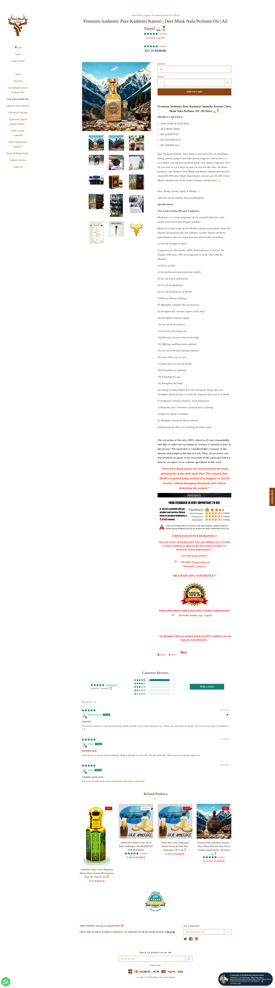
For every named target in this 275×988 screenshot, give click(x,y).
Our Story (17, 81)
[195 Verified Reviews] (155, 913)
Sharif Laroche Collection (18, 133)
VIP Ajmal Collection (18, 112)
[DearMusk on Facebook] (191, 939)
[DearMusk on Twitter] (185, 939)
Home (18, 74)
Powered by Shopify (167, 977)
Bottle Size (161, 64)
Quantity (161, 77)
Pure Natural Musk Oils (18, 99)
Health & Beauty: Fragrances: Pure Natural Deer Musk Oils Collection (155, 15)
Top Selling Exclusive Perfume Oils (18, 90)
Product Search (155, 965)
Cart (19, 47)
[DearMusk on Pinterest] (196, 939)
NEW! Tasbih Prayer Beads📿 (18, 144)
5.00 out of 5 (111, 685)
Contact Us (18, 167)
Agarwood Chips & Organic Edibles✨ (18, 121)
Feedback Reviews (17, 160)
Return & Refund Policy (18, 153)
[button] (151, 34)
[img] (89, 710)
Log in (18, 54)
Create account (18, 61)
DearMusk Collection (155, 38)
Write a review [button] (207, 686)
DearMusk (154, 977)
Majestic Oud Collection (18, 106)
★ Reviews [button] (272, 497)
